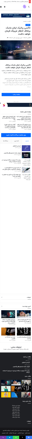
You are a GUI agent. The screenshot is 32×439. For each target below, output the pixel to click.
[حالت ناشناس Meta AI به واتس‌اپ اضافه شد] (6, 388)
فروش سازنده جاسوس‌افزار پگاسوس (12, 153)
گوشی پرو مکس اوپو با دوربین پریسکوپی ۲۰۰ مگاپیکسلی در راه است (9, 126)
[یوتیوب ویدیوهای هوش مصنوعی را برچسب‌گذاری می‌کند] (6, 394)
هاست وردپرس (5, 433)
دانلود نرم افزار (16, 101)
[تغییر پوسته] (29, 7)
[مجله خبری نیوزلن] (25, 6)
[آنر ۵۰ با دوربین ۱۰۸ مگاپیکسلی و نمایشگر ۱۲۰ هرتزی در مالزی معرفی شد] (26, 170)
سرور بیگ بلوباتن (13, 433)
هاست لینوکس (16, 12)
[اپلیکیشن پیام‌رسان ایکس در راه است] (24, 332)
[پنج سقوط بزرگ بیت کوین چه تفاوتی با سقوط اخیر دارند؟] (26, 233)
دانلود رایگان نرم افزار (24, 349)
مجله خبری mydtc (16, 414)
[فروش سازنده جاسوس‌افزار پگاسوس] (26, 155)
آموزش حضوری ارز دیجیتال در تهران (11, 349)
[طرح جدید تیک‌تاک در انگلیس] (8, 332)
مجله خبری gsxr (16, 412)
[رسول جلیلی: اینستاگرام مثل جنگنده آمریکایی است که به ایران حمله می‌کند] (26, 394)
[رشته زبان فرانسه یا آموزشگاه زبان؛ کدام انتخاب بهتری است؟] (26, 382)
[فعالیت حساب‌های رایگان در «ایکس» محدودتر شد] (16, 394)
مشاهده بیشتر (16, 94)
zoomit (24, 21)
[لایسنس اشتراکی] (26, 148)
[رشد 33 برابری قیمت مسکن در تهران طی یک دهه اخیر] (24, 314)
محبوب (27, 141)
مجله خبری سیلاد (16, 415)
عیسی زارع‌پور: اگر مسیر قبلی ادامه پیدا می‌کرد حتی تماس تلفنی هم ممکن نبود (24, 126)
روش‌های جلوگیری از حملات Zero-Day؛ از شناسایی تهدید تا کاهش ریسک (8, 321)
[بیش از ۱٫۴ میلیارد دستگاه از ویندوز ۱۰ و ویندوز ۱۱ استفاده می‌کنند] (26, 162)
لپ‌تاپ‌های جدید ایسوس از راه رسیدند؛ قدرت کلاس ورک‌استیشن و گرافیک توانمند (24, 118)
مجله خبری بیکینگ (16, 405)
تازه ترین (16, 141)
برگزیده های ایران (16, 407)
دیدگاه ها (5, 141)
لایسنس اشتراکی (17, 146)
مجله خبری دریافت (16, 417)
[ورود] (4, 7)
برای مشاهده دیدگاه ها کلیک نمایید (16, 135)
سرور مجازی (16, 430)
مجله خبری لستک (16, 410)
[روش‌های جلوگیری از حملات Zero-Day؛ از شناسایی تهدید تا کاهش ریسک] (8, 314)
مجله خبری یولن (16, 409)
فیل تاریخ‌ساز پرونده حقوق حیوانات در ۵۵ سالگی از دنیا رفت (8, 118)
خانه (28, 21)
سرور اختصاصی (21, 433)
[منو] (1, 7)
